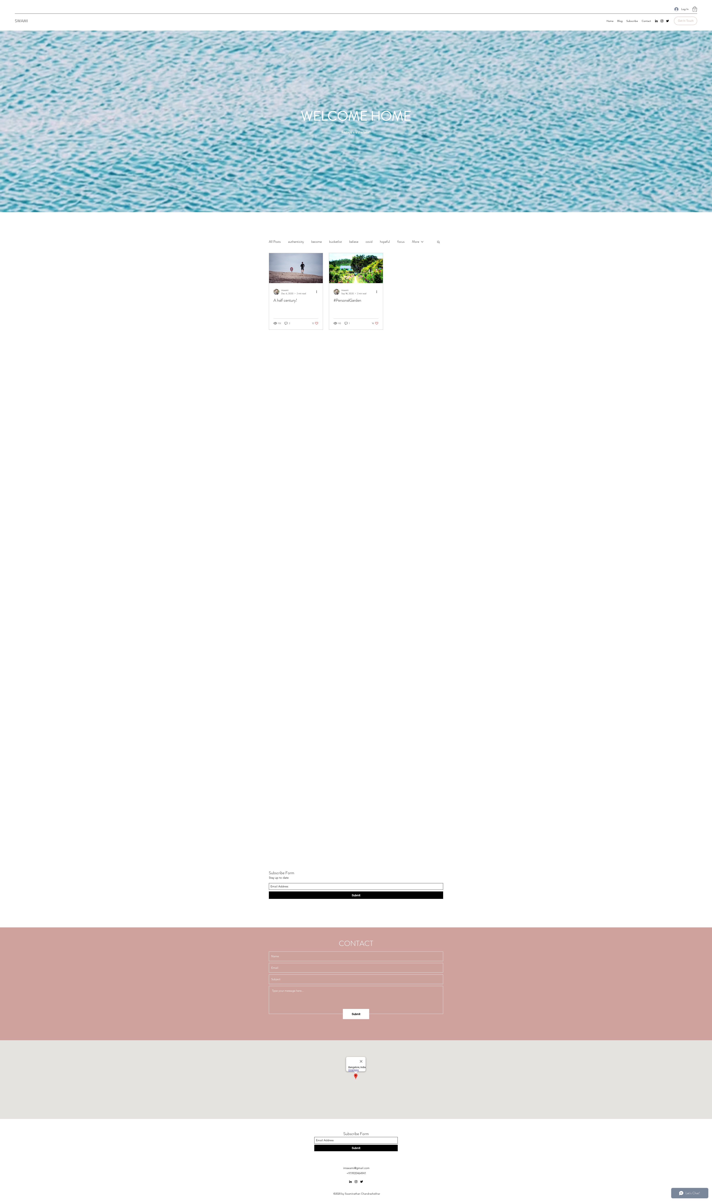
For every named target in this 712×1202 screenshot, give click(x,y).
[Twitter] (667, 21)
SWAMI (21, 21)
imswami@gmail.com (356, 1168)
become (316, 241)
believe (353, 241)
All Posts (275, 241)
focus (401, 241)
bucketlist (335, 241)
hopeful (385, 241)
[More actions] (318, 292)
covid (369, 241)
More (415, 241)
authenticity (296, 241)
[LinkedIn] (656, 21)
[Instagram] (662, 21)
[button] (695, 9)
